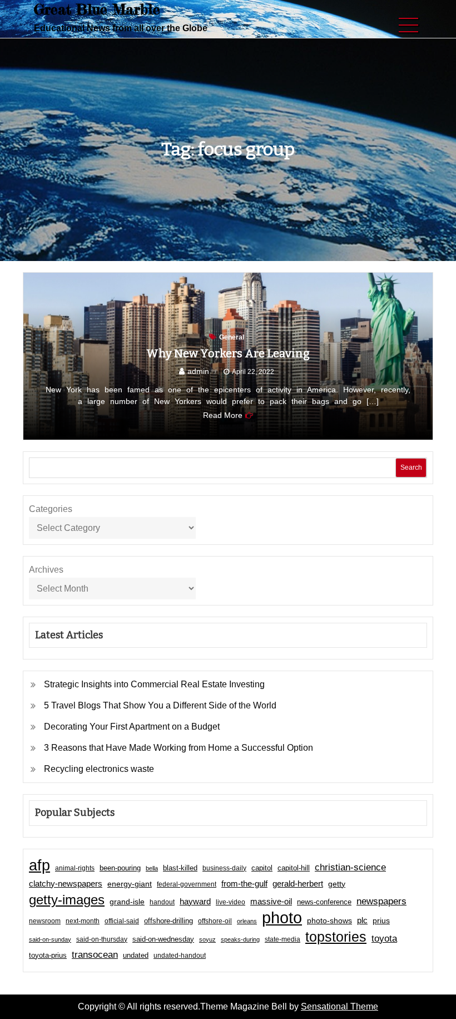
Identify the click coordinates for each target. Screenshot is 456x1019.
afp (39, 865)
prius (381, 920)
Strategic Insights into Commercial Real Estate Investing (154, 684)
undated (135, 955)
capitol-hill (293, 868)
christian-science (350, 867)
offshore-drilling (168, 921)
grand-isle (127, 901)
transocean (95, 954)
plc (362, 920)
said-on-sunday (50, 939)
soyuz (207, 939)
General (231, 337)
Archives (46, 569)
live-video (230, 901)
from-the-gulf (244, 883)
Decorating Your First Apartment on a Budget (132, 726)
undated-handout (179, 955)
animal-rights (75, 868)
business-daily (224, 868)
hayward (195, 901)
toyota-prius (48, 955)
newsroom (45, 921)
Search (411, 467)
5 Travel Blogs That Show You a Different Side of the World (160, 705)
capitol (261, 868)
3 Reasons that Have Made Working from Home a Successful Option (178, 747)
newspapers (381, 901)
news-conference (324, 902)
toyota (384, 938)
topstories (335, 936)
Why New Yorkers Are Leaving (228, 353)
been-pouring (120, 868)
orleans (247, 921)
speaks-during (240, 939)
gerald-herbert (297, 883)
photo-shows (329, 921)
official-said (122, 921)
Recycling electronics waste (99, 769)
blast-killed (180, 868)
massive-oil (271, 901)
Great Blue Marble (97, 9)
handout (162, 902)
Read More (222, 415)
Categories (50, 509)
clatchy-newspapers (65, 883)
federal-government (186, 884)
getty (336, 884)
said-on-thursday (101, 939)
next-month (83, 921)
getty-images (67, 900)
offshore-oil (215, 921)
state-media (282, 939)
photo (282, 918)
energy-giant (129, 884)
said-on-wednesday (163, 939)
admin (198, 371)
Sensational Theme (339, 1006)
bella (152, 868)
